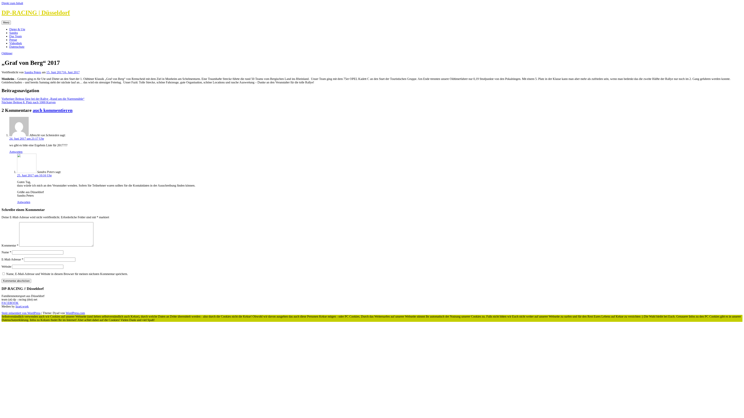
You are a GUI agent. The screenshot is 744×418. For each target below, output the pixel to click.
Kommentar (10, 245)
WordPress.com (75, 313)
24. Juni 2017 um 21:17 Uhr (26, 138)
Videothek (15, 43)
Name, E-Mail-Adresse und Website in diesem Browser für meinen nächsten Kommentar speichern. (67, 274)
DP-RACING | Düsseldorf (36, 12)
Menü (6, 22)
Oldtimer (7, 53)
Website (6, 266)
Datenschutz (16, 46)
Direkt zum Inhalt (12, 3)
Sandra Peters (32, 72)
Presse (13, 39)
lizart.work (22, 306)
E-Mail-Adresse (12, 259)
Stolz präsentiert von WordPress (21, 313)
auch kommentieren (52, 110)
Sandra (13, 32)
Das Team (15, 36)
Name (6, 252)
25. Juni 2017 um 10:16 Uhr (34, 175)
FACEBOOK (10, 303)
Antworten (15, 151)
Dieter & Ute (17, 29)
